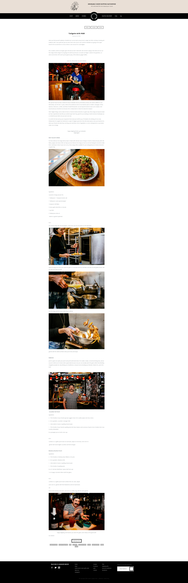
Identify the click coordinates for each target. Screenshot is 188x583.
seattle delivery (107, 16)
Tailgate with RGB (77, 33)
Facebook (52, 567)
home (76, 564)
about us (77, 570)
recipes (94, 27)
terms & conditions (106, 568)
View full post (76, 541)
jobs (94, 568)
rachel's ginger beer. (93, 578)
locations (95, 566)
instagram (77, 572)
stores (84, 16)
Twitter (55, 567)
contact (95, 570)
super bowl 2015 (95, 544)
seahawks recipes (82, 544)
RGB (70, 544)
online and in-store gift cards (82, 568)
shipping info (105, 566)
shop (76, 566)
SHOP (71, 16)
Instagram (59, 567)
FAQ (103, 564)
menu (77, 16)
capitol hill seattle (53, 544)
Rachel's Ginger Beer (63, 544)
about (100, 27)
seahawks (75, 544)
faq (116, 16)
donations (104, 570)
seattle (89, 544)
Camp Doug (106, 578)
